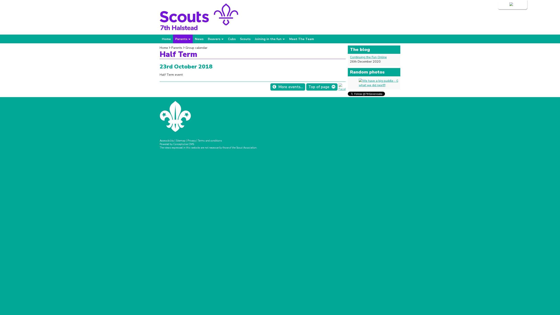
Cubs (232, 39)
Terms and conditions (210, 140)
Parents (176, 48)
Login (504, 4)
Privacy (191, 140)
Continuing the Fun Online (368, 57)
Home (166, 39)
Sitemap (181, 140)
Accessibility (167, 140)
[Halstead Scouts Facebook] (342, 89)
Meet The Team (301, 39)
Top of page (318, 86)
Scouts (245, 39)
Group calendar (196, 48)
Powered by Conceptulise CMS (177, 144)
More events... (290, 86)
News (199, 39)
